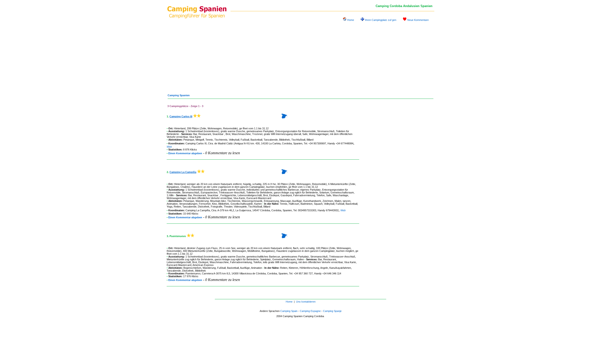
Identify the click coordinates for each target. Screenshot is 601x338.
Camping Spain (288, 311)
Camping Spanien (179, 95)
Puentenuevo (192, 273)
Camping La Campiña (183, 172)
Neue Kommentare (418, 20)
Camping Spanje (332, 311)
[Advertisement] (300, 56)
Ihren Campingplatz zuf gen (380, 20)
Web (169, 146)
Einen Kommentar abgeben (185, 153)
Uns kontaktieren (306, 301)
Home (350, 20)
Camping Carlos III (181, 116)
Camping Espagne (310, 311)
